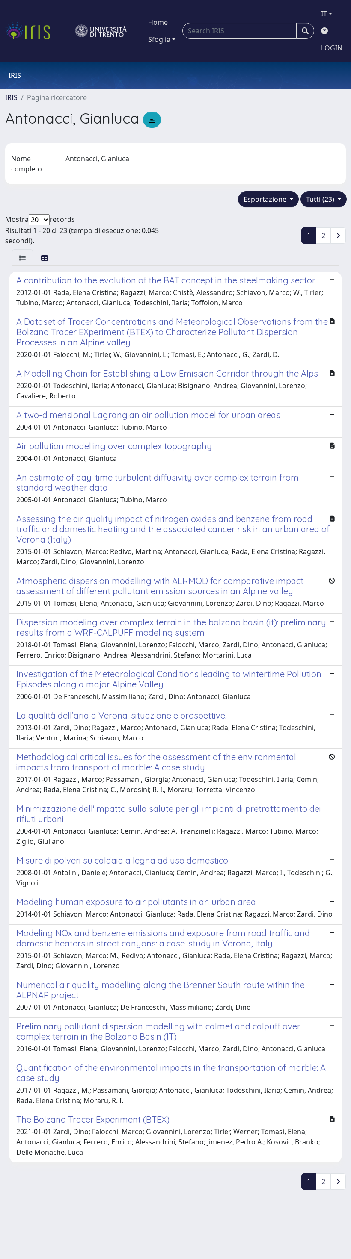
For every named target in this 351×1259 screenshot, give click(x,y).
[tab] (22, 257)
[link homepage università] (101, 31)
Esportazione (266, 199)
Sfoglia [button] (159, 39)
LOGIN (331, 48)
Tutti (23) (321, 199)
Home (158, 22)
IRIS (11, 97)
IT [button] (324, 13)
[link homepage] (31, 31)
